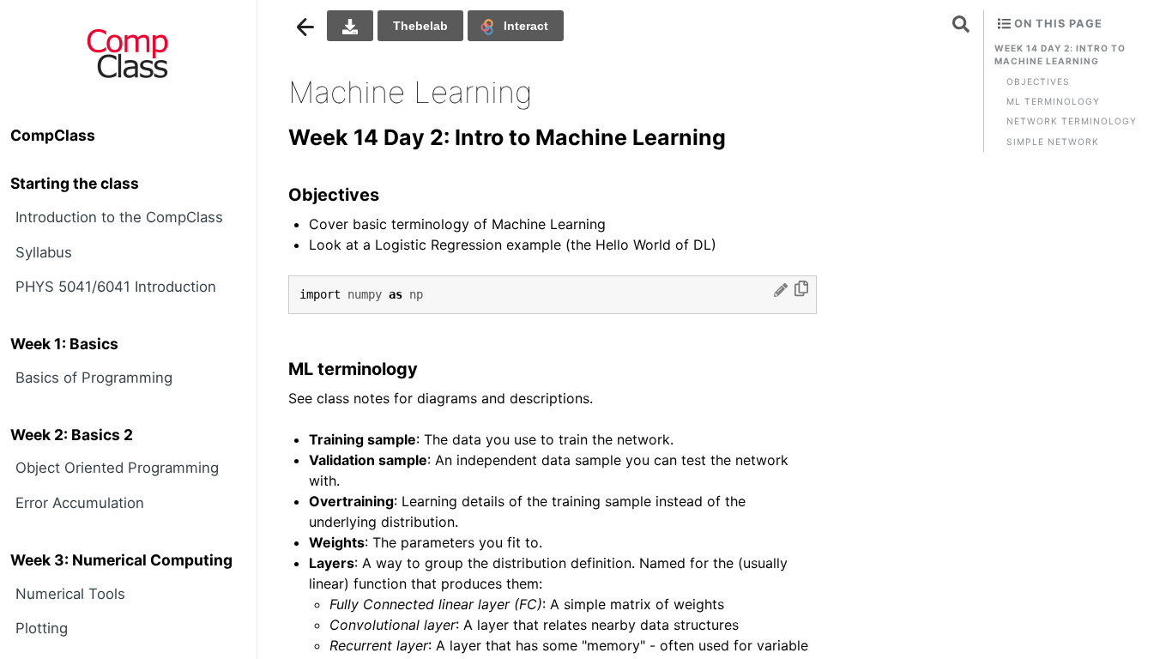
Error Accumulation (79, 502)
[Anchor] (741, 136)
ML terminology (1053, 101)
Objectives (1038, 81)
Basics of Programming (93, 377)
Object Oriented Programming (117, 467)
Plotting (41, 628)
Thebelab (420, 26)
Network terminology (1071, 121)
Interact (526, 26)
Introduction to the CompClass (119, 217)
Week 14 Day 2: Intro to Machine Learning (1060, 54)
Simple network (1052, 141)
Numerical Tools (70, 593)
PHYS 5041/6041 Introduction (115, 286)
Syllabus (43, 252)
